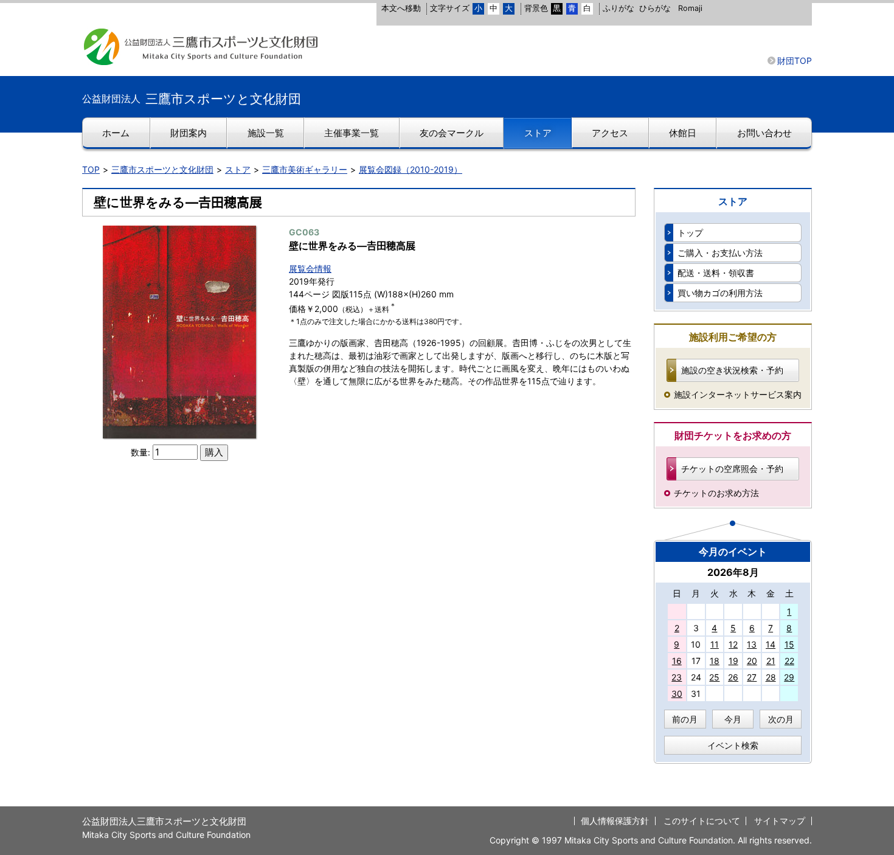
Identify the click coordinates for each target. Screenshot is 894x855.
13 (752, 644)
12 (733, 644)
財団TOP (794, 60)
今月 (732, 719)
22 (789, 661)
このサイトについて (702, 820)
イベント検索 (732, 745)
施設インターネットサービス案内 (738, 394)
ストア (238, 169)
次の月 (781, 719)
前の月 (685, 719)
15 (789, 644)
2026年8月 (733, 572)
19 (733, 661)
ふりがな (618, 8)
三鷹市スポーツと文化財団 (162, 169)
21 (770, 661)
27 (752, 677)
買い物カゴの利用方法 (720, 293)
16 (677, 661)
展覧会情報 (310, 268)
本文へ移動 (401, 8)
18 (714, 661)
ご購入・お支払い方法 (720, 253)
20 (752, 661)
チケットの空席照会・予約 (732, 468)
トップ (690, 232)
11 (714, 644)
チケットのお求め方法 (716, 493)
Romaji (690, 8)
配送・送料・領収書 (715, 273)
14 (770, 644)
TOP (91, 169)
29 (789, 677)
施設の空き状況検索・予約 (732, 370)
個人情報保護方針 (615, 820)
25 (714, 677)
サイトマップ (779, 820)
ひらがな (655, 8)
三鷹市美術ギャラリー (304, 169)
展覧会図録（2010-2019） (410, 169)
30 (676, 693)
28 (771, 677)
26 (733, 677)
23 (676, 677)
